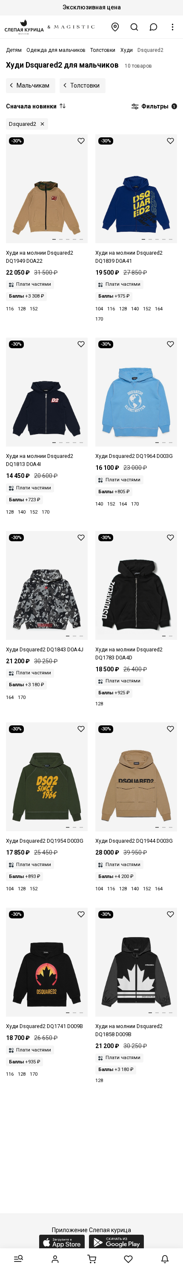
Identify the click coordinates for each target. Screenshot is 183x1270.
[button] (154, 27)
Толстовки (85, 85)
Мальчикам (33, 85)
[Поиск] (134, 27)
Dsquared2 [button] (22, 124)
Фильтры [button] (157, 106)
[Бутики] (115, 27)
